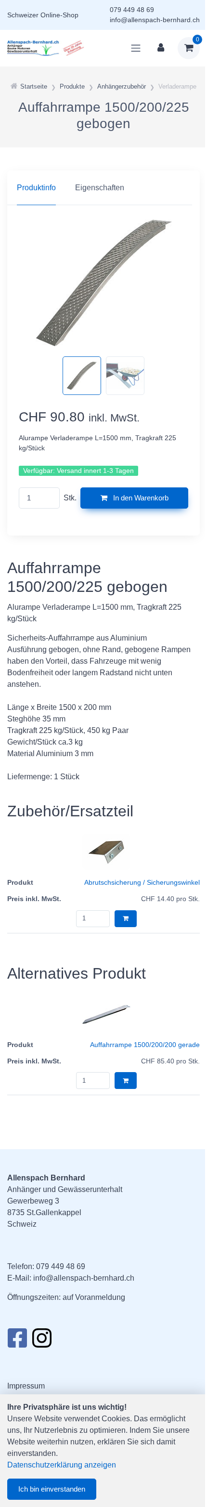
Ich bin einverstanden (51, 1489)
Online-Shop (59, 15)
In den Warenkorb (139, 498)
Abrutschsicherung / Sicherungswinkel (142, 882)
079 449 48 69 (132, 9)
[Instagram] (41, 1340)
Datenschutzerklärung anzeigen (61, 1465)
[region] (103, 187)
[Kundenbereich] (161, 48)
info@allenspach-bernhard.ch (155, 20)
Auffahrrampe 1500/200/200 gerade (145, 1044)
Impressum (26, 1386)
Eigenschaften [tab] (99, 187)
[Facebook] (17, 1340)
